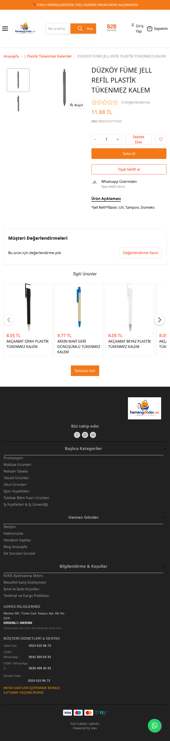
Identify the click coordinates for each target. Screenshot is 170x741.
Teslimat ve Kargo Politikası (26, 595)
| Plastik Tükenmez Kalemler (48, 56)
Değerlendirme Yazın (140, 252)
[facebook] (77, 435)
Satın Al (129, 153)
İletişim (10, 526)
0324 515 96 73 (40, 645)
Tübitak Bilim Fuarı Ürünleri (26, 497)
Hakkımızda (13, 533)
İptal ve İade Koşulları (21, 589)
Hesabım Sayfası (17, 540)
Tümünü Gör (85, 370)
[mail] (93, 435)
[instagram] (85, 435)
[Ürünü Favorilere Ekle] (160, 139)
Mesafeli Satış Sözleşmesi (25, 582)
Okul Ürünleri (15, 484)
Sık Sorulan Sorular (20, 553)
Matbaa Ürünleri (17, 464)
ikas (94, 728)
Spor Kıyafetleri (16, 491)
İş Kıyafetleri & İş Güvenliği (26, 504)
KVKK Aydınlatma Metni (23, 575)
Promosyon (13, 457)
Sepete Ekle (138, 139)
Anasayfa (11, 56)
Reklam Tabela (16, 471)
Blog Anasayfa (15, 546)
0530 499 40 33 (40, 668)
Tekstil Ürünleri (16, 477)
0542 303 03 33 (40, 657)
